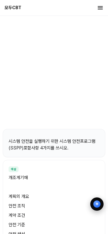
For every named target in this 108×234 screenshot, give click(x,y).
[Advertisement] (54, 72)
